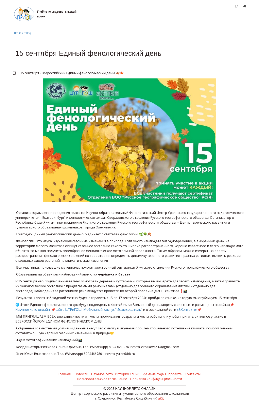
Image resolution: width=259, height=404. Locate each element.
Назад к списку (22, 32)
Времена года (80, 18)
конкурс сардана (187, 18)
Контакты (106, 18)
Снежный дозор (220, 18)
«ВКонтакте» (187, 309)
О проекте (42, 18)
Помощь (124, 18)
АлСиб (59, 18)
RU (244, 6)
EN (237, 6)
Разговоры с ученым (152, 18)
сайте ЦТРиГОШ (68, 309)
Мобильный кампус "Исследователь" (112, 309)
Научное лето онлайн (32, 309)
